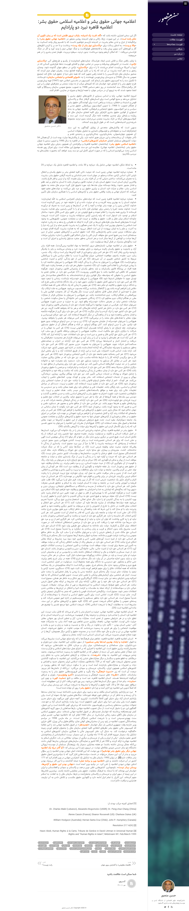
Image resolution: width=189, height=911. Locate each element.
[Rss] (171, 907)
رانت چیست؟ (47, 864)
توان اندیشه (77, 845)
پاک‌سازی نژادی (116, 845)
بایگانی (179, 49)
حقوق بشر (42, 845)
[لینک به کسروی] (131, 883)
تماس (179, 58)
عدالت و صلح (62, 848)
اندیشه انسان (43, 842)
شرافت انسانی (110, 848)
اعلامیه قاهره (58, 842)
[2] (45, 87)
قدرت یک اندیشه (130, 851)
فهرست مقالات (176, 39)
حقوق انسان (54, 845)
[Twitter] (165, 907)
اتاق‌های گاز (115, 842)
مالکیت (103, 851)
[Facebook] (168, 907)
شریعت (98, 848)
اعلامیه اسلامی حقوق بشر (98, 842)
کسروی (122, 881)
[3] (135, 831)
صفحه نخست (176, 35)
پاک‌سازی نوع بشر (102, 845)
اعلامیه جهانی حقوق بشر (76, 842)
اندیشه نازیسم (130, 845)
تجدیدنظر (89, 845)
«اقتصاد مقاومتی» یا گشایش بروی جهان (116, 864)
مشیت (95, 851)
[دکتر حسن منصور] (168, 25)
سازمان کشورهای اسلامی (127, 848)
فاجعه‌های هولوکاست (45, 848)
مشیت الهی (85, 851)
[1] (123, 87)
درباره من (178, 54)
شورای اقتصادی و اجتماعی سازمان (81, 848)
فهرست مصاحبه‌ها (174, 44)
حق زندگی (66, 845)
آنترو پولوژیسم (130, 842)
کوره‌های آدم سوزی (115, 851)
